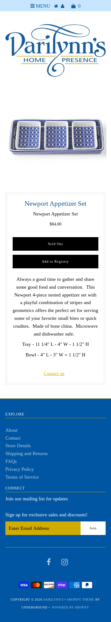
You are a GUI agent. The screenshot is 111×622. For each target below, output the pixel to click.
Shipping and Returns (26, 453)
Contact (12, 438)
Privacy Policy (19, 469)
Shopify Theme (80, 599)
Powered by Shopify (70, 607)
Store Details (18, 445)
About (11, 430)
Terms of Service (22, 477)
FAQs (11, 461)
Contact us (54, 373)
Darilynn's (53, 599)
